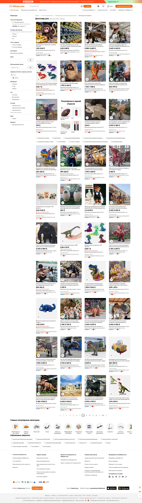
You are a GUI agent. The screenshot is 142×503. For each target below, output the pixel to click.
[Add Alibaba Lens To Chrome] (37, 488)
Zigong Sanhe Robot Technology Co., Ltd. (70, 88)
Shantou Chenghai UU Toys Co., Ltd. (69, 254)
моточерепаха (35, 446)
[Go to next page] (106, 415)
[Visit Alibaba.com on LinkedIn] (113, 477)
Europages (95, 495)
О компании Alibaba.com (19, 454)
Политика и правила (42, 476)
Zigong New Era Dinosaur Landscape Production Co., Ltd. (46, 175)
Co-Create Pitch (17, 461)
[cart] (103, 6)
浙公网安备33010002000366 (98, 500)
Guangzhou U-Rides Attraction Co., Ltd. (95, 290)
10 (89, 415)
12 (96, 415)
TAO (84, 495)
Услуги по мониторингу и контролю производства (46, 472)
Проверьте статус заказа (115, 464)
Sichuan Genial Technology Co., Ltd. (94, 55)
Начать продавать (113, 461)
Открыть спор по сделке (91, 464)
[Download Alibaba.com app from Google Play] (123, 488)
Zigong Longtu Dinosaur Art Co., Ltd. (118, 90)
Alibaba (37, 15)
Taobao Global (77, 495)
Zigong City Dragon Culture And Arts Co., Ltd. (95, 405)
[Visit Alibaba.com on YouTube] (123, 477)
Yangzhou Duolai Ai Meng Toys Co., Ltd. (119, 407)
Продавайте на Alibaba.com (116, 458)
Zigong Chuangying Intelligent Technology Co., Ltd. (95, 366)
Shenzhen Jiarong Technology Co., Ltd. (119, 293)
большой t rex (83, 442)
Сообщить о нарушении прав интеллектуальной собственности (94, 471)
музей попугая (57, 138)
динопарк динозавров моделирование (88, 439)
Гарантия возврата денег (43, 461)
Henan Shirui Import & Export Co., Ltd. (69, 51)
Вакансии (15, 467)
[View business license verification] (86, 500)
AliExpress (47, 495)
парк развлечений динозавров (72, 138)
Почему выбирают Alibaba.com (21, 458)
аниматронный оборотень (35, 442)
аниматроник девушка (96, 442)
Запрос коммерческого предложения (71, 463)
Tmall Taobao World (63, 495)
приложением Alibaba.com (97, 488)
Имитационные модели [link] (85, 15)
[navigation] (21, 216)
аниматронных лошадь (43, 138)
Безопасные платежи (42, 458)
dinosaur (109, 442)
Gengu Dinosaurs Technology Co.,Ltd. (70, 293)
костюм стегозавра (75, 141)
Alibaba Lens (21, 488)
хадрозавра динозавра (18, 442)
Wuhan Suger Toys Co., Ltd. (43, 54)
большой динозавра (117, 141)
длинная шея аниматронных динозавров (22, 439)
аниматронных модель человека (45, 141)
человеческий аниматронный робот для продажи (96, 141)
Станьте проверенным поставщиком (118, 467)
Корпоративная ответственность (21, 464)
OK (30, 60)
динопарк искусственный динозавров (116, 138)
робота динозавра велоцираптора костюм (65, 439)
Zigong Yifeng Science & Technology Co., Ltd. (46, 131)
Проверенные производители (69, 459)
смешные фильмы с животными (110, 439)
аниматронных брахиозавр (43, 439)
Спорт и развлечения (47, 15)
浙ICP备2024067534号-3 (112, 500)
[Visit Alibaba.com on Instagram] (119, 477)
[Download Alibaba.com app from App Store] (112, 488)
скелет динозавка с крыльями (20, 446)
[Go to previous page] (60, 415)
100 (103, 415)
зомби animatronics (70, 442)
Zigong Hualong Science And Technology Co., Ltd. (71, 408)
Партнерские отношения (115, 470)
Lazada (71, 495)
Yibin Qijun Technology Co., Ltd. (117, 131)
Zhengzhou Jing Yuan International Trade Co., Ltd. (95, 131)
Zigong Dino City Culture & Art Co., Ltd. (70, 178)
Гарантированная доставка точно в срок (46, 465)
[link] (140, 487)
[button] (82, 6)
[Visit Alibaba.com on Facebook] (110, 477)
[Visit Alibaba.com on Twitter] (116, 477)
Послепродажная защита (43, 469)
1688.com (54, 495)
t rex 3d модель (62, 141)
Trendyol (88, 495)
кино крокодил (47, 446)
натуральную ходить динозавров (53, 442)
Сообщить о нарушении (91, 475)
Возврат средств (89, 467)
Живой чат (87, 461)
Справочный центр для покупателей (94, 458)
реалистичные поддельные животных (93, 138)
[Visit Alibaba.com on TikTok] (126, 477)
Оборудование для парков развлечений (65, 15)
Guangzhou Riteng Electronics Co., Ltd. (119, 370)
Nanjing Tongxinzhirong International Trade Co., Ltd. (46, 331)
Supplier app (74, 488)
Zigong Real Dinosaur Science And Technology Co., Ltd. (119, 54)
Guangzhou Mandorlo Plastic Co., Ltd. (45, 93)
